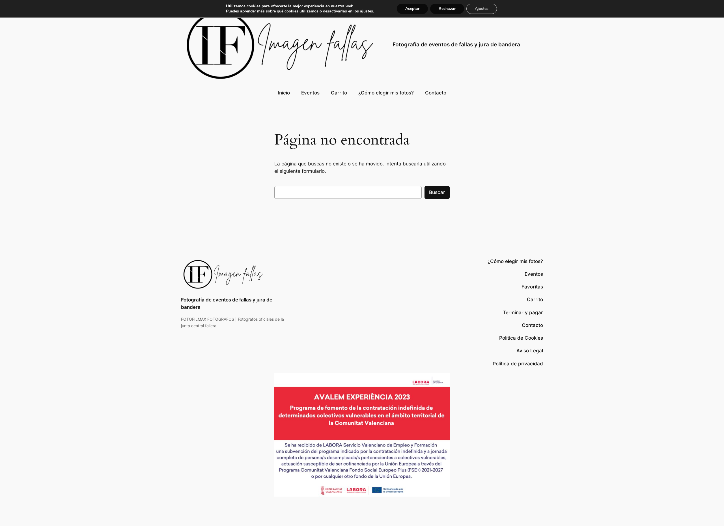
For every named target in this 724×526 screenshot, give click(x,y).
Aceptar (412, 8)
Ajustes (481, 8)
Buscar (437, 192)
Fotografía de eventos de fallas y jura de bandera (456, 44)
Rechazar (447, 8)
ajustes (366, 11)
